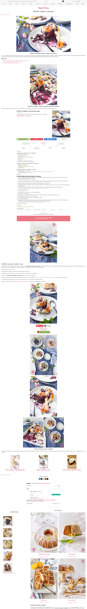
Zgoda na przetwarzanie (37, 498)
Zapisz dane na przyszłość (34, 497)
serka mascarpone (24, 164)
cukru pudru (25, 166)
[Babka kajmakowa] (72, 512)
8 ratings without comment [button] (44, 483)
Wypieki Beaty (43, 8)
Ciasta (17, 1)
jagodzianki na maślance (39, 277)
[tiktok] (79, 1)
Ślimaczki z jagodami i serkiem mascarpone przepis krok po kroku (16, 60)
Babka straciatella (72, 600)
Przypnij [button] (37, 139)
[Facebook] (40, 479)
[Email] (47, 479)
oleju (21, 159)
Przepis (40, 326)
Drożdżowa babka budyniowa (44, 554)
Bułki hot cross (44, 600)
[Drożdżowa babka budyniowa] (44, 512)
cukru (24, 156)
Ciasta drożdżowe (21, 1)
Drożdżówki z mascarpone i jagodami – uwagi (12, 61)
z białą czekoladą (47, 277)
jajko (20, 158)
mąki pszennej (23, 157)
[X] (42, 479)
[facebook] (74, 1)
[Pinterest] (45, 479)
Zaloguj (59, 485)
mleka (22, 155)
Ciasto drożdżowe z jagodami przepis (15, 470)
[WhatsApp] (43, 479)
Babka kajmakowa (72, 554)
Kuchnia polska (37, 148)
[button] (17, 116)
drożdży (21, 154)
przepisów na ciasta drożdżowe (22, 281)
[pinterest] (76, 1)
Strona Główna (9, 1)
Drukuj (64, 139)
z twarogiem (53, 277)
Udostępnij (51, 139)
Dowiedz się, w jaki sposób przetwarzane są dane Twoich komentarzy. (41, 500)
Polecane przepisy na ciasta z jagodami (11, 62)
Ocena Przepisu (33, 491)
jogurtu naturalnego (25, 165)
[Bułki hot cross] (44, 558)
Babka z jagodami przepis (43, 470)
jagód (24, 167)
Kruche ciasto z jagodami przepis (72, 470)
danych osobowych (39, 498)
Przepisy (14, 1)
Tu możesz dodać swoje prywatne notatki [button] (25, 206)
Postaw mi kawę (24, 139)
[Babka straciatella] (72, 558)
